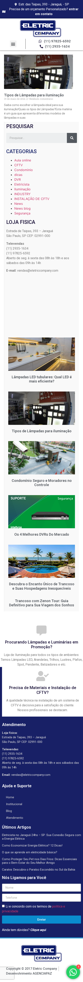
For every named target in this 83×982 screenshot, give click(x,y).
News (18, 204)
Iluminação (22, 189)
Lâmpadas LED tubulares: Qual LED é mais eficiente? (42, 379)
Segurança (22, 213)
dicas (18, 175)
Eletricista (21, 184)
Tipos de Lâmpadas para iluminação (34, 95)
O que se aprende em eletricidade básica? (29, 852)
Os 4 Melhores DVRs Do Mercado (41, 534)
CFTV (18, 165)
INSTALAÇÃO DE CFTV (31, 199)
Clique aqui (38, 930)
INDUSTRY (22, 194)
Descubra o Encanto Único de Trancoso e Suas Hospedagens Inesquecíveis (41, 586)
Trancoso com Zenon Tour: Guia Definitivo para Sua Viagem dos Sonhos (41, 603)
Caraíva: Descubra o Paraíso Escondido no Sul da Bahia (38, 869)
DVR (17, 179)
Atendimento (14, 818)
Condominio (23, 170)
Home (10, 797)
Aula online (22, 160)
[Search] (72, 138)
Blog (9, 811)
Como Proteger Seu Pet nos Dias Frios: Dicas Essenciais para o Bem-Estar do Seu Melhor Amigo (39, 861)
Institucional (14, 804)
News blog (22, 208)
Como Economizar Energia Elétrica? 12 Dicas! (32, 845)
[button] (13, 44)
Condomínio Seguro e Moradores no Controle (42, 482)
